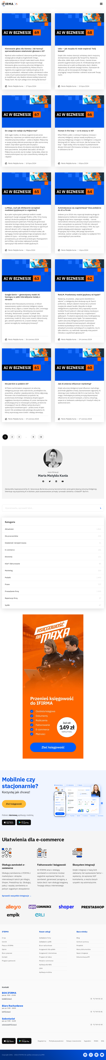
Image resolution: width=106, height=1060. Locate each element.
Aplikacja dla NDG (45, 965)
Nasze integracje (82, 953)
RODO (96, 1041)
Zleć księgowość (14, 804)
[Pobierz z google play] (24, 822)
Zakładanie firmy (45, 938)
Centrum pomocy (83, 942)
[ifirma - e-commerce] (13, 915)
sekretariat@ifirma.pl (9, 1025)
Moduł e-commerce (46, 961)
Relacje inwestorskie (73, 1041)
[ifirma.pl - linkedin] (96, 1055)
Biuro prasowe (7, 953)
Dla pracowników (11, 536)
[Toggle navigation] (101, 4)
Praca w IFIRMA (7, 945)
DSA (102, 1041)
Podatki (8, 577)
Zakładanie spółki (45, 942)
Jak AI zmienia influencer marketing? (74, 384)
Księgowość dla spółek (47, 949)
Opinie (4, 949)
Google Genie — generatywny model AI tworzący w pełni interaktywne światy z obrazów (22, 297)
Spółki (7, 605)
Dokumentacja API (83, 957)
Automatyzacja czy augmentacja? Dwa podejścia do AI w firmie (79, 209)
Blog (78, 938)
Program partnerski (8, 961)
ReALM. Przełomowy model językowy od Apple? (79, 295)
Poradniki (80, 945)
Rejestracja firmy (11, 598)
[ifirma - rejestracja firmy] (39, 907)
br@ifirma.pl (6, 1012)
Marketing (9, 570)
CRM (40, 968)
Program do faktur (45, 957)
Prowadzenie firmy (12, 591)
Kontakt (4, 957)
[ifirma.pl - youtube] (102, 1055)
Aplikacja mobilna (45, 972)
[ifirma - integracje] (13, 907)
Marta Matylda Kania (15, 86)
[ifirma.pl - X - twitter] (91, 1055)
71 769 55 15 (98, 999)
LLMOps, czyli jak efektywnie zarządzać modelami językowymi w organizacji (22, 209)
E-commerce (10, 550)
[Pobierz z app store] (8, 822)
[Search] (100, 508)
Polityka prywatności (56, 1041)
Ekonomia (8, 557)
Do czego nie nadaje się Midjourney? (21, 131)
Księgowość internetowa (47, 953)
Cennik (4, 942)
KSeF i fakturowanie (12, 564)
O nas (4, 938)
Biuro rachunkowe (45, 945)
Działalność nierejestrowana (15, 543)
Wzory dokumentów (84, 949)
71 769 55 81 (98, 1012)
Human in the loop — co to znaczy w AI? (76, 131)
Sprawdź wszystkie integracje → (16, 896)
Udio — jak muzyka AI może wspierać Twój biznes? (77, 50)
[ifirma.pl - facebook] (85, 1055)
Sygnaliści (87, 1041)
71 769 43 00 (98, 1025)
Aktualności (9, 529)
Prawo (7, 584)
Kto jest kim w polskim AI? (17, 384)
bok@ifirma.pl (7, 999)
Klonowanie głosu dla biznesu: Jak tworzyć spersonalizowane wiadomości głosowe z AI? (25, 50)
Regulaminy (42, 1041)
